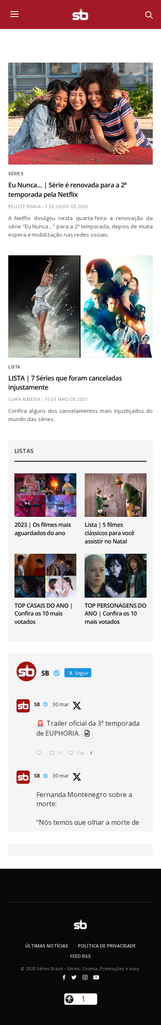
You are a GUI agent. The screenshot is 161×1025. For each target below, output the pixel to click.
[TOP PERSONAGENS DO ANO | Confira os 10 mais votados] (116, 575)
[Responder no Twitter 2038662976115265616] (40, 753)
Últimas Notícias (46, 946)
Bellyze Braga (24, 206)
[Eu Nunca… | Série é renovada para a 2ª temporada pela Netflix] (80, 114)
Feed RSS (80, 956)
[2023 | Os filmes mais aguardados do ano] (45, 495)
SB (37, 704)
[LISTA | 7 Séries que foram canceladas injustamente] (80, 306)
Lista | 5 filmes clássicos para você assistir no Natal (109, 533)
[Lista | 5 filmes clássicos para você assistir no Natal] (116, 495)
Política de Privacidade (107, 946)
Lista (14, 367)
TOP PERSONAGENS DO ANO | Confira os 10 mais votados (115, 614)
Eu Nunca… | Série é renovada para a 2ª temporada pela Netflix (67, 189)
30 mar (60, 704)
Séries (15, 174)
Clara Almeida (24, 399)
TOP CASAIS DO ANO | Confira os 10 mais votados (43, 614)
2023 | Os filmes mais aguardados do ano (42, 529)
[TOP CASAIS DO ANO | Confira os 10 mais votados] (45, 575)
